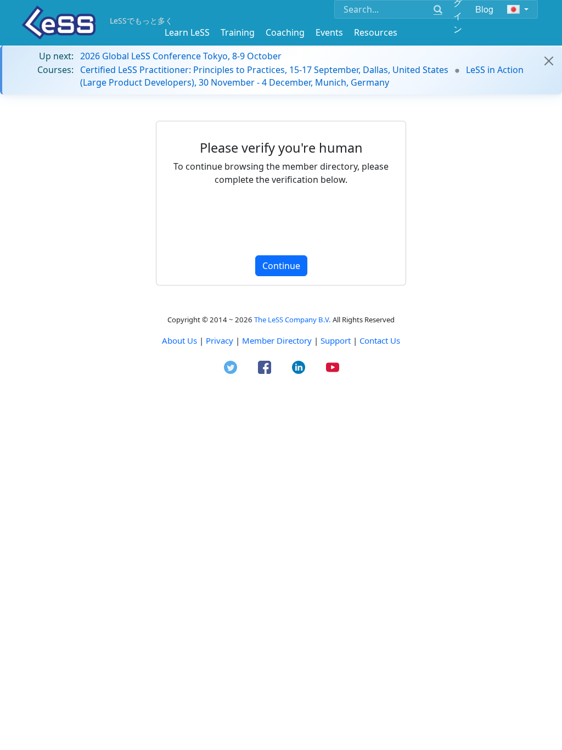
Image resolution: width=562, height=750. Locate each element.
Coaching (285, 32)
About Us (179, 340)
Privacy (219, 340)
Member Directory (277, 340)
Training (238, 32)
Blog (484, 9)
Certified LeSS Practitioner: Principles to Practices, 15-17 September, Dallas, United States (264, 70)
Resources (375, 32)
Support (336, 340)
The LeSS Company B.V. (292, 319)
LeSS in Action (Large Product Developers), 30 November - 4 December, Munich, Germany (302, 76)
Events (329, 32)
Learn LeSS (187, 32)
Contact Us (379, 340)
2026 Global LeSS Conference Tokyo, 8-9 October (181, 56)
